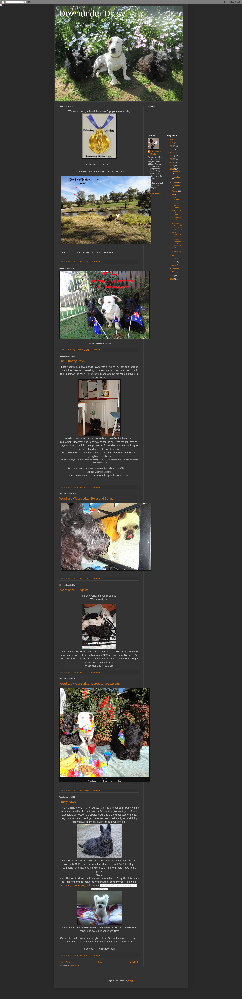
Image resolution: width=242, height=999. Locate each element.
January (175, 272)
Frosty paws (67, 802)
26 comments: (96, 350)
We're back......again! (73, 590)
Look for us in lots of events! (176, 213)
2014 (172, 162)
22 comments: (97, 578)
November (176, 177)
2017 (172, 153)
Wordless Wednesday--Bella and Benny (86, 498)
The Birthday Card (71, 361)
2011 (172, 276)
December (176, 172)
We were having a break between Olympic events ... (175, 202)
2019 (172, 146)
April (174, 262)
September (176, 186)
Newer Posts (65, 962)
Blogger (131, 981)
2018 (172, 149)
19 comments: (97, 261)
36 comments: (96, 672)
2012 (172, 169)
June (174, 255)
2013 (172, 166)
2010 (172, 279)
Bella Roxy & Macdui (155, 153)
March (174, 265)
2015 (172, 159)
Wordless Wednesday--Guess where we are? (90, 683)
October (175, 182)
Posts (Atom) (74, 966)
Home (99, 962)
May (173, 259)
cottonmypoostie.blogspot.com (78, 885)
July (173, 194)
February (175, 268)
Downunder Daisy (92, 13)
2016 (172, 156)
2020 (172, 143)
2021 (172, 139)
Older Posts (134, 962)
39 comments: (96, 790)
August (175, 191)
